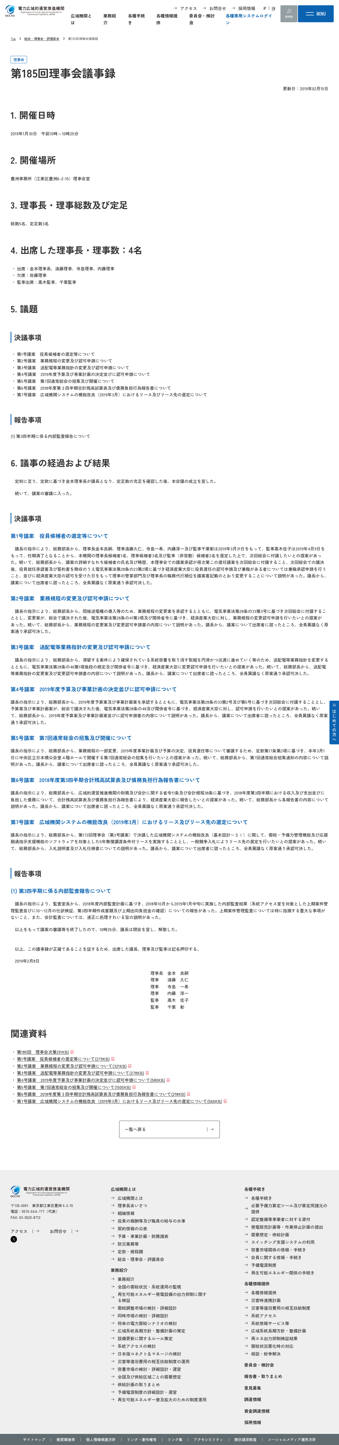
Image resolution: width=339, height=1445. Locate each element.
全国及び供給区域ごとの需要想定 (149, 1377)
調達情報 (252, 1399)
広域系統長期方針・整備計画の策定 (151, 1331)
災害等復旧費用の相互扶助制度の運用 (154, 1361)
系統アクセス (263, 1315)
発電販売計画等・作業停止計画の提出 (287, 1227)
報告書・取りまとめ (263, 1376)
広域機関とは (81, 19)
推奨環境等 (65, 1439)
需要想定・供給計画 (270, 1234)
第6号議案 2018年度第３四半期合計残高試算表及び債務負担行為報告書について (101, 1094)
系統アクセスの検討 (137, 1346)
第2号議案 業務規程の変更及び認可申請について (72, 1066)
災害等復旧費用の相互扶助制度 (280, 1308)
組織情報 (126, 1213)
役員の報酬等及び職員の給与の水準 (151, 1221)
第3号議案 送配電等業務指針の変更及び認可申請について (80, 1073)
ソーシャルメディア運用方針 (292, 1439)
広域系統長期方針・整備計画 (278, 1331)
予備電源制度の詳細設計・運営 (147, 1392)
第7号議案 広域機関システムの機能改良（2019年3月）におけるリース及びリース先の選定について (119, 1101)
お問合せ (217, 8)
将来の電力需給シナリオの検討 (147, 1323)
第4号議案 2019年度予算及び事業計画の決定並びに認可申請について (91, 1080)
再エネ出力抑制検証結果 (274, 1338)
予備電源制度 (263, 1265)
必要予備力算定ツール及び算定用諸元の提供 (289, 1208)
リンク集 (175, 1439)
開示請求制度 (245, 1439)
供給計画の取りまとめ (139, 1384)
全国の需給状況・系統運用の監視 (149, 1287)
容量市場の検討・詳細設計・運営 (149, 1369)
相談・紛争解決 (266, 1354)
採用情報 (246, 8)
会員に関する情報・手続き (276, 1257)
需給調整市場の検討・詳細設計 (147, 1308)
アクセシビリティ (208, 1439)
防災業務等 (128, 1244)
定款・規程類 (130, 1251)
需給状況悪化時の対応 (272, 1346)
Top (13, 38)
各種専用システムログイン (249, 19)
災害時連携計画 (266, 1300)
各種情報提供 (166, 19)
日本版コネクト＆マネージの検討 (149, 1354)
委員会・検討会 (202, 19)
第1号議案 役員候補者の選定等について (63, 1059)
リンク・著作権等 (142, 1439)
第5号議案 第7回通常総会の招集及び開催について (74, 1087)
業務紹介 (109, 19)
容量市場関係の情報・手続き (278, 1250)
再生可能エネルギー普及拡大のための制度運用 (162, 1399)
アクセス (188, 8)
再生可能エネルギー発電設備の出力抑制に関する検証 (162, 1297)
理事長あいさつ (132, 1205)
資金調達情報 (257, 1411)
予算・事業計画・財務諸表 (143, 1236)
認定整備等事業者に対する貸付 (280, 1219)
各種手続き (136, 19)
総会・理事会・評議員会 (41, 38)
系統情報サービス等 (270, 1323)
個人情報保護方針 (101, 1439)
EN (273, 8)
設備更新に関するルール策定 (145, 1338)
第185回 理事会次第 (43, 1052)
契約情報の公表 (132, 1228)
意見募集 (252, 1388)
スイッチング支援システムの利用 (283, 1242)
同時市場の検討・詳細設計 (143, 1315)
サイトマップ (34, 1439)
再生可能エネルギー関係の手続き (283, 1273)
